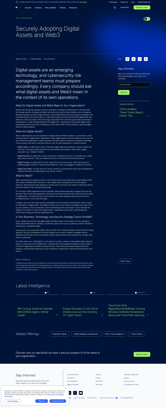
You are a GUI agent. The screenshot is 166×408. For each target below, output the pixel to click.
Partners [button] (63, 8)
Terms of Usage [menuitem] (79, 398)
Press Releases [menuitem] (72, 381)
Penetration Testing (59, 334)
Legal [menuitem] (69, 398)
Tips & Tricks (125, 261)
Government (113, 2)
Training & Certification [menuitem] (131, 374)
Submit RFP (124, 7)
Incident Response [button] (144, 2)
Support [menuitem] (126, 378)
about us (34, 269)
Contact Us (124, 2)
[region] (35, 395)
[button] (115, 7)
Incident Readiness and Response (85, 334)
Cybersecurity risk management (28, 230)
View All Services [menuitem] (73, 374)
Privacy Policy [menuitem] (92, 398)
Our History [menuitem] (71, 378)
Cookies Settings (12, 401)
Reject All (42, 401)
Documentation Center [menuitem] (131, 384)
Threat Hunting (136, 334)
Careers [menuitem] (98, 374)
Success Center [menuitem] (129, 381)
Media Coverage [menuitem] (72, 384)
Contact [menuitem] (98, 378)
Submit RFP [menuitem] (99, 381)
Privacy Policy (51, 394)
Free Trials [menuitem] (99, 384)
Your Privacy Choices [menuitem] (107, 398)
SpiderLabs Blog (26, 18)
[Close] (66, 388)
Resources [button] (73, 8)
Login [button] (133, 2)
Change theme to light (147, 19)
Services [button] (28, 8)
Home (18, 18)
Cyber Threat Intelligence (114, 334)
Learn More (83, 2)
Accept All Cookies (58, 401)
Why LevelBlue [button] (50, 8)
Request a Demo (142, 7)
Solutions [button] (38, 8)
